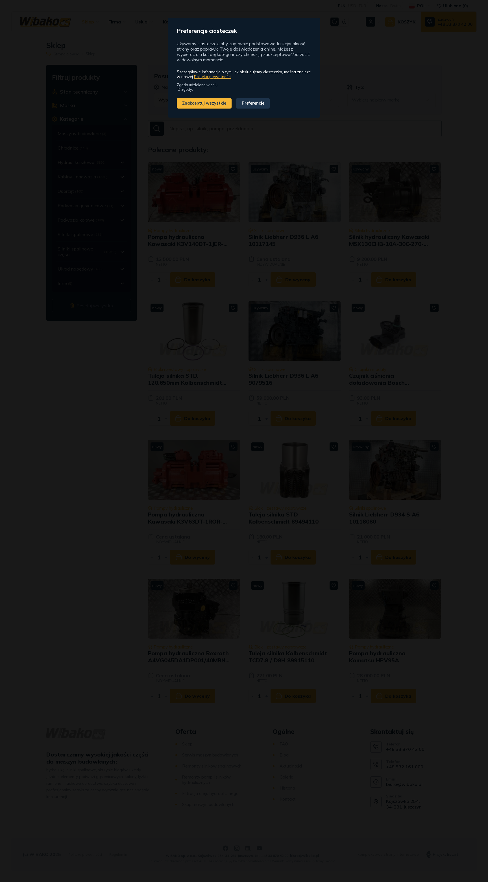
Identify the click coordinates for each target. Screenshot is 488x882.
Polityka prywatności (212, 76)
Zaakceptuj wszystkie (204, 103)
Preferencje (253, 103)
